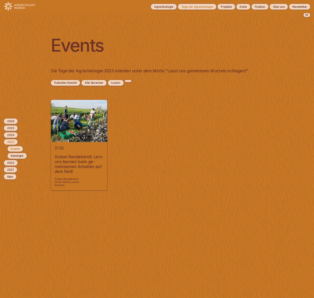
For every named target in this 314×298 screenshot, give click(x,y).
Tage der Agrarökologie (197, 7)
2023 (10, 142)
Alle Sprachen (94, 82)
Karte (243, 7)
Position (260, 7)
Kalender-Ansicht (65, 82)
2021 (10, 170)
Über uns (279, 7)
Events (15, 149)
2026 (10, 121)
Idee (10, 176)
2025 (10, 128)
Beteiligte (17, 156)
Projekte (226, 7)
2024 (10, 135)
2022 (10, 163)
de (306, 14)
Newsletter (299, 7)
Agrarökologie (163, 7)
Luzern (115, 82)
